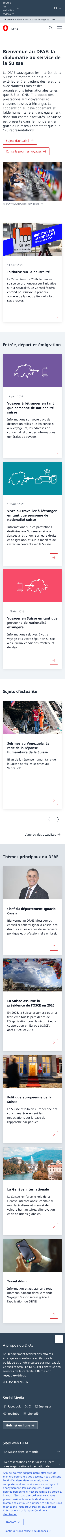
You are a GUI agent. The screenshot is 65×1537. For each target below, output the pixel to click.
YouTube (13, 1414)
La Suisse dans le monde (21, 1452)
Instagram (46, 1406)
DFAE (14, 28)
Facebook (14, 1406)
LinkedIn (33, 1414)
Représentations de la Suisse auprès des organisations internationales (29, 1464)
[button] (59, 1339)
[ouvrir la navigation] (59, 28)
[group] (32, 755)
